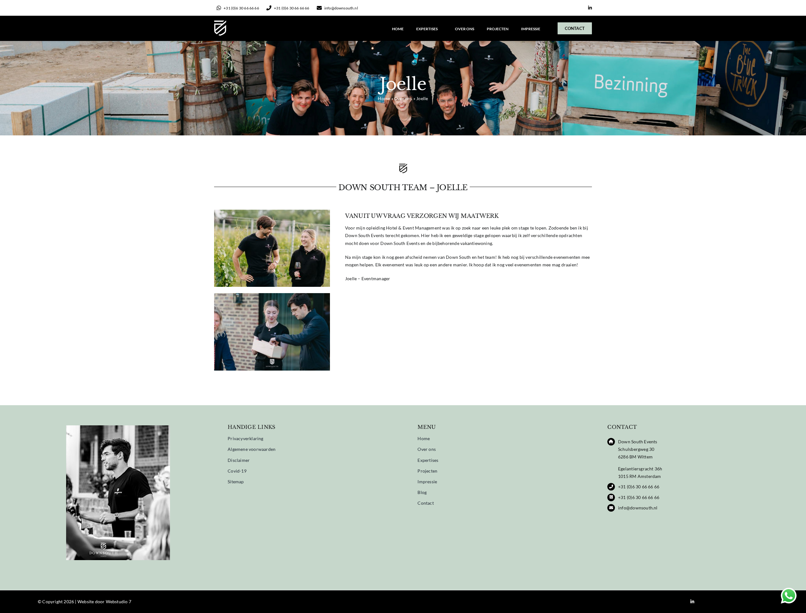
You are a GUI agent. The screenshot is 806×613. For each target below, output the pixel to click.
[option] (118, 496)
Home (384, 98)
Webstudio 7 (118, 601)
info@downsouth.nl (638, 507)
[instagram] (580, 8)
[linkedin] (590, 8)
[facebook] (570, 8)
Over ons (403, 98)
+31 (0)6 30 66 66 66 (638, 486)
